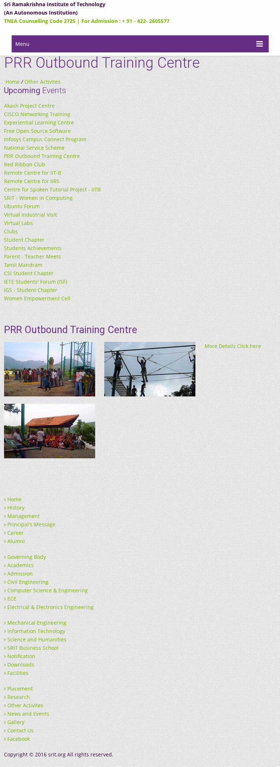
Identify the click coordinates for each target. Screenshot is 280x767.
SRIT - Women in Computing (38, 197)
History (15, 507)
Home (12, 81)
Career (15, 532)
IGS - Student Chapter (30, 289)
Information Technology (35, 631)
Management (23, 516)
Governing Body (26, 556)
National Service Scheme (34, 147)
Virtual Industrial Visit (30, 214)
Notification (20, 656)
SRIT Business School (32, 647)
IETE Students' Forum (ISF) (35, 281)
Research (18, 696)
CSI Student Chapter (29, 273)
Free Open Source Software (37, 130)
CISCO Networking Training (37, 114)
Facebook (18, 738)
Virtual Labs (18, 223)
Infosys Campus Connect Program (45, 139)
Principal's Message (30, 524)
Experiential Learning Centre (39, 122)
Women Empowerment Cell (37, 298)
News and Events (27, 713)
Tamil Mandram (23, 264)
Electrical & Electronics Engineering (50, 607)
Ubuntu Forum (22, 206)
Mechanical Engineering (36, 622)
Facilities (17, 672)
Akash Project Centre (29, 105)
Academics (20, 565)
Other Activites (42, 81)
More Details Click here (233, 346)
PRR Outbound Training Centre (42, 156)
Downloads (20, 664)
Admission (19, 573)
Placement (19, 688)
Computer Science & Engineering (47, 590)
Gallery (15, 722)
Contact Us (20, 730)
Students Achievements (33, 248)
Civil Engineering (27, 581)
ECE (11, 598)
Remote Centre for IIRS (31, 181)
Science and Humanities (36, 639)
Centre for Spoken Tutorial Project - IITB (52, 189)
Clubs (11, 231)
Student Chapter (24, 239)
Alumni (15, 541)
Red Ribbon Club (24, 164)
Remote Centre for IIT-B (32, 172)
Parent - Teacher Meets (32, 256)
